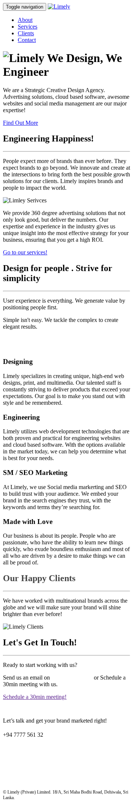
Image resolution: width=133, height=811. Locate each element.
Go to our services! (25, 252)
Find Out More (20, 123)
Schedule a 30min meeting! (34, 697)
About (25, 20)
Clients (26, 33)
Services (27, 26)
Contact (27, 40)
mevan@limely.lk (71, 677)
